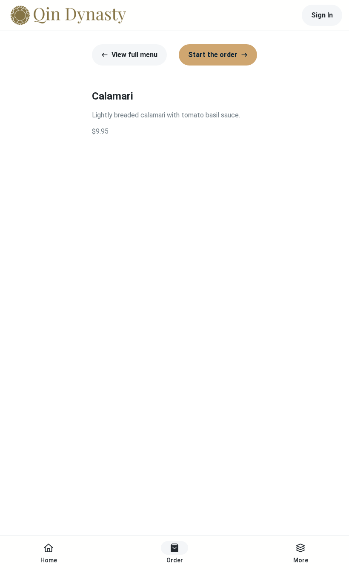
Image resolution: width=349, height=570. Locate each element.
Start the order (212, 55)
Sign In (322, 15)
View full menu (134, 55)
